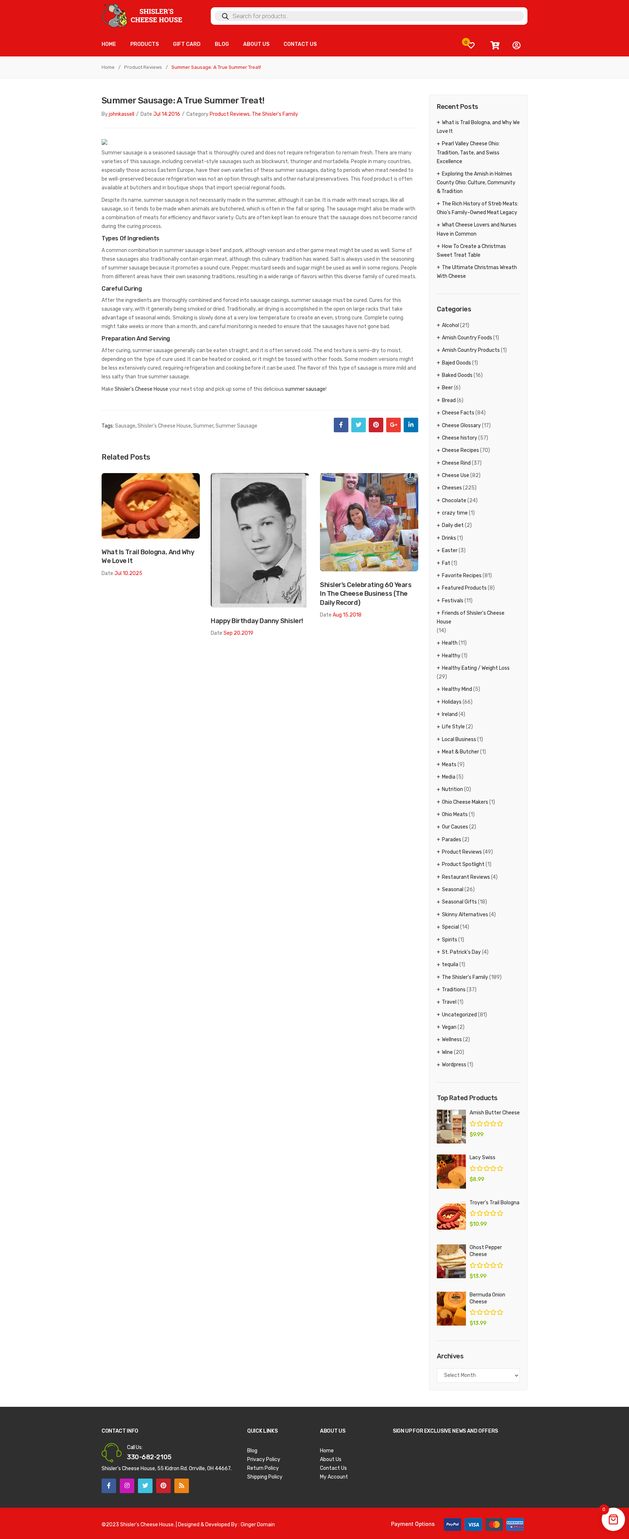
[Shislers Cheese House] (142, 15)
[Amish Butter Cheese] (451, 1127)
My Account (334, 1477)
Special (450, 927)
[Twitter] (358, 425)
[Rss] (181, 1486)
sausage (125, 426)
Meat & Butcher (460, 752)
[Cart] (494, 45)
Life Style (453, 727)
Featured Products (464, 588)
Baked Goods (457, 375)
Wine (447, 1052)
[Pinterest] (376, 425)
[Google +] (393, 425)
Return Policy (263, 1468)
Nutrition (452, 789)
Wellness (452, 1039)
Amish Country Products (471, 350)
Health (450, 643)
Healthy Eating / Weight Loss (476, 668)
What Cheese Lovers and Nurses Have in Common (477, 229)
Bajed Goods (456, 363)
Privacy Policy (263, 1459)
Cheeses (452, 488)
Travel (449, 1002)
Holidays (452, 702)
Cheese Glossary (461, 425)
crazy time (455, 513)
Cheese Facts (458, 413)
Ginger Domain (258, 1525)
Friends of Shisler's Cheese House (471, 617)
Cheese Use (455, 475)
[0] (471, 45)
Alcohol (450, 325)
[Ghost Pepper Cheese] (451, 1261)
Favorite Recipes (462, 575)
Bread (449, 400)
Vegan (449, 1027)
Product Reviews (143, 67)
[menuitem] (109, 45)
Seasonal (452, 889)
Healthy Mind (457, 689)
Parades (451, 840)
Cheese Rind (456, 463)
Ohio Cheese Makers (465, 802)
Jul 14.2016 (166, 114)
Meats (449, 764)
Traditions (454, 990)
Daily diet (453, 525)
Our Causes (455, 827)
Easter (450, 550)
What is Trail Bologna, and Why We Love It (148, 556)
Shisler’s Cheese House (141, 389)
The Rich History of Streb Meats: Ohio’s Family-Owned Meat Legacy (477, 208)
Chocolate (454, 500)
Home (108, 67)
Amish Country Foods (467, 338)
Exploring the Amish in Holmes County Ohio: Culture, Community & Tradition (476, 182)
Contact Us (333, 1468)
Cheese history (459, 438)
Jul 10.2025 (128, 573)
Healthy (451, 656)
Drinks (449, 538)
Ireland (450, 714)
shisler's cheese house (164, 426)
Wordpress (454, 1065)
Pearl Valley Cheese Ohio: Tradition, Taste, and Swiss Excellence (468, 152)
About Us (330, 1459)
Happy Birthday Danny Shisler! (257, 621)
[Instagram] (127, 1486)
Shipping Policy (264, 1477)
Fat (446, 563)
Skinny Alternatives (465, 915)
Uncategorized (459, 1015)
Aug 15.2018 (347, 615)
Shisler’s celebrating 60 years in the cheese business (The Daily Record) (366, 593)
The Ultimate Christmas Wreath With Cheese (477, 271)
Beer (447, 388)
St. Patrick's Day (461, 952)
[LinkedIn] (411, 425)
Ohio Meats (455, 814)
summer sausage (305, 389)
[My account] (516, 45)
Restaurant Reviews (466, 877)
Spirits (449, 940)
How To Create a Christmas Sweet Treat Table (471, 250)
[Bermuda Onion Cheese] (451, 1309)
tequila (450, 964)
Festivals (452, 601)
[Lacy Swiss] (451, 1171)
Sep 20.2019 (238, 633)
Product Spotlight (463, 864)
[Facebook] (341, 425)
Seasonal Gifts (459, 902)
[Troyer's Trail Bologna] (451, 1216)
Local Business (459, 739)
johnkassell (121, 114)
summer (203, 426)
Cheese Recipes (460, 450)
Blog (252, 1451)
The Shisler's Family (275, 114)
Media (448, 777)
